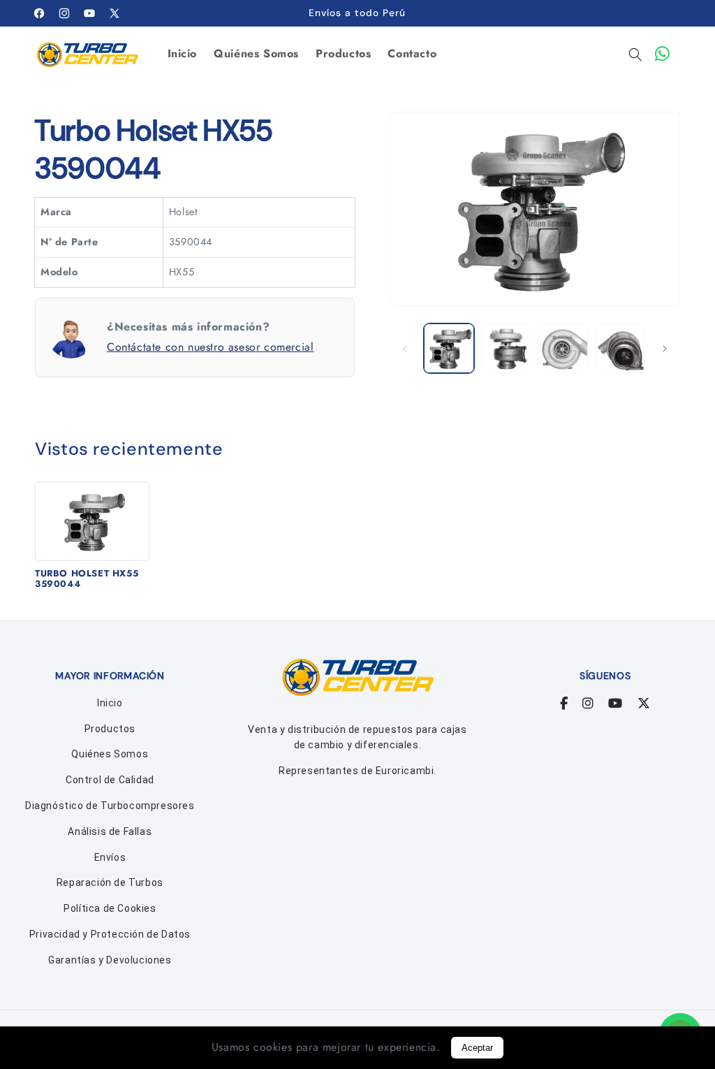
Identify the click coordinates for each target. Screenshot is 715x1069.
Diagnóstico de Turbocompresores (110, 805)
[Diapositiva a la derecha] (664, 348)
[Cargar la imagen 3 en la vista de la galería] (562, 348)
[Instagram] (588, 703)
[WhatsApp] (662, 54)
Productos (109, 728)
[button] (635, 54)
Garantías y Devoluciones (109, 960)
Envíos (110, 857)
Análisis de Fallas (110, 831)
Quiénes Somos (109, 753)
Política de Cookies (110, 908)
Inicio (110, 702)
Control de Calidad (110, 779)
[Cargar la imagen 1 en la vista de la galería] (448, 348)
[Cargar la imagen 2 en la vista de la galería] (506, 348)
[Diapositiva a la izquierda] (405, 348)
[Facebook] (564, 703)
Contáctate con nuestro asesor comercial (210, 347)
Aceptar (477, 1047)
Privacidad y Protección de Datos (110, 934)
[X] (644, 703)
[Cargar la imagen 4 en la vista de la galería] (619, 348)
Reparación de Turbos (110, 882)
